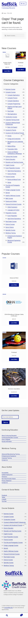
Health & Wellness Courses (13, 195)
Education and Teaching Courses (14, 162)
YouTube (4, 501)
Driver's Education (10, 159)
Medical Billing (11, 146)
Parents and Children (11, 201)
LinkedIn (4, 499)
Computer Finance (12, 98)
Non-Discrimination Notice (9, 479)
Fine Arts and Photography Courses (13, 186)
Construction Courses (11, 117)
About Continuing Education (9, 435)
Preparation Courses (11, 213)
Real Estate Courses (11, 221)
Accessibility (5, 472)
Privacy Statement (6, 481)
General (8, 192)
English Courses (10, 165)
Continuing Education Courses (10, 437)
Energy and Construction (14, 139)
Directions (4, 477)
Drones (9, 136)
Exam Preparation (12, 215)
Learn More (7, 71)
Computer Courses (11, 92)
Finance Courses (10, 176)
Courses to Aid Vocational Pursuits (15, 133)
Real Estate (10, 111)
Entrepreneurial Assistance (9, 456)
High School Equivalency (14, 171)
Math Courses (9, 198)
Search (7, 615)
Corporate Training (7, 458)
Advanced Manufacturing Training (11, 454)
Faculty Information (7, 441)
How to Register (6, 439)
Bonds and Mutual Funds (14, 179)
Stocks (9, 182)
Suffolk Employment (7, 475)
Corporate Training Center (12, 120)
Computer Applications (13, 95)
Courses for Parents (11, 130)
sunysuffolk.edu (8, 607)
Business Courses (10, 89)
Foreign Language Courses (13, 190)
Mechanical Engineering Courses (13, 241)
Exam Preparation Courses (13, 168)
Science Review (11, 174)
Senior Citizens (10, 227)
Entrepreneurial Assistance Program (14, 236)
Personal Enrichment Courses (13, 204)
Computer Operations (13, 101)
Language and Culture (13, 210)
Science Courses (10, 224)
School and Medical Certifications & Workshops (14, 152)
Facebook (4, 495)
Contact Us (5, 460)
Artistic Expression (12, 207)
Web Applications (12, 114)
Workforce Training (11, 233)
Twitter (3, 497)
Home (4, 13)
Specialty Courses (10, 230)
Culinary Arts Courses (11, 156)
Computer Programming (13, 104)
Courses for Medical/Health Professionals (13, 123)
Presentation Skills (12, 149)
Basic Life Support (12, 127)
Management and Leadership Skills (15, 142)
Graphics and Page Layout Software (14, 107)
